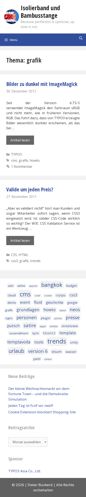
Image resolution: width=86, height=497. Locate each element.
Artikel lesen (20, 140)
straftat (54, 326)
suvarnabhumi (18, 333)
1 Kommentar (21, 166)
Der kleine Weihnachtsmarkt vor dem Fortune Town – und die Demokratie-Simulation (38, 394)
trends (35, 261)
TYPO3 (16, 154)
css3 (14, 261)
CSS (14, 254)
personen (26, 317)
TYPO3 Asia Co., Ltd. (24, 471)
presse (73, 317)
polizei (58, 318)
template (67, 332)
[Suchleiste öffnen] (80, 38)
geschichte (54, 302)
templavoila (18, 342)
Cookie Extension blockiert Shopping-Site (42, 412)
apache (33, 285)
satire (30, 325)
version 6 (38, 351)
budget (71, 285)
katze (63, 310)
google (72, 302)
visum (57, 351)
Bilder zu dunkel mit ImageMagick (41, 83)
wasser (71, 352)
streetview (70, 326)
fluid (38, 302)
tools (38, 342)
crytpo (61, 295)
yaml (36, 359)
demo (12, 302)
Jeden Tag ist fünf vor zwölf (30, 405)
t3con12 (49, 333)
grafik (23, 160)
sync (35, 333)
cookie (48, 295)
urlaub (16, 350)
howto (35, 160)
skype (43, 326)
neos (75, 309)
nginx (9, 318)
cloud (12, 295)
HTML (23, 254)
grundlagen (27, 310)
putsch (13, 325)
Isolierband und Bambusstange (40, 12)
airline (21, 286)
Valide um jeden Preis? (29, 189)
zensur (48, 359)
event (25, 302)
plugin (45, 318)
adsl (10, 286)
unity (74, 342)
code (37, 295)
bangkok (51, 284)
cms (14, 160)
